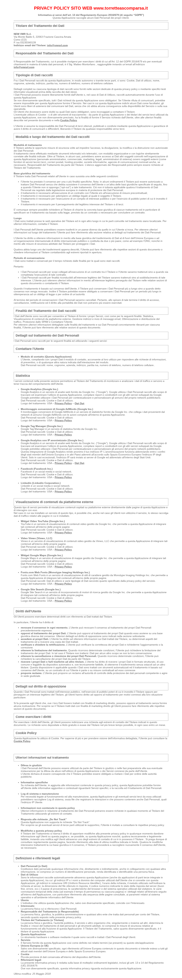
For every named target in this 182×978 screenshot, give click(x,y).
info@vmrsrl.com (57, 45)
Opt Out (79, 403)
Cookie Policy (68, 120)
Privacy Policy (63, 403)
